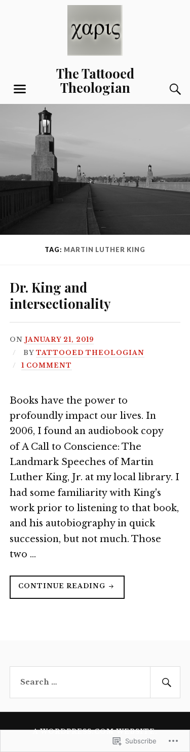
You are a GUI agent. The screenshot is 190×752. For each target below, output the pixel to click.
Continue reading (58, 590)
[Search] (165, 89)
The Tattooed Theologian (95, 80)
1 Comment (46, 365)
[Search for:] (95, 682)
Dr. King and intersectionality (60, 295)
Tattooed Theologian (90, 352)
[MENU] (20, 89)
